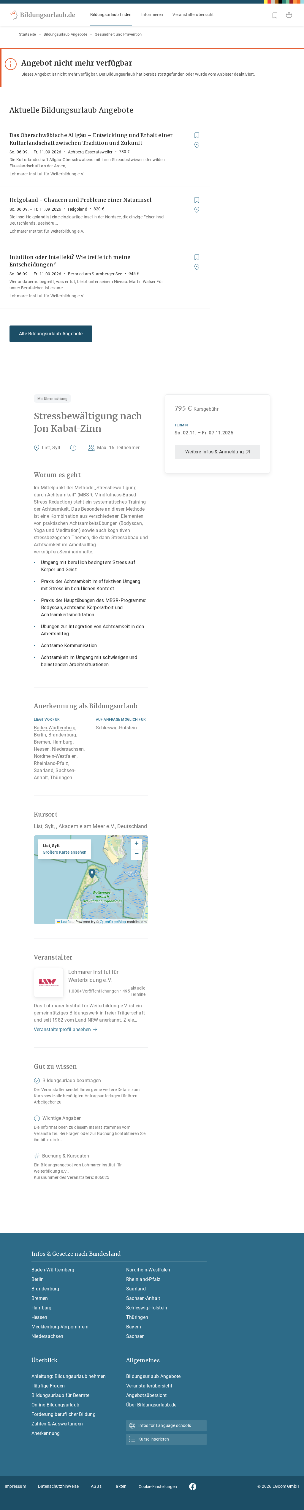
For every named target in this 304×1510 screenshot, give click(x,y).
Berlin (37, 1279)
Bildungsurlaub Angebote (65, 34)
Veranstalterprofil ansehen (62, 1029)
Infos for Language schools (164, 1425)
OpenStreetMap (113, 921)
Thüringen (137, 1317)
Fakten (119, 1486)
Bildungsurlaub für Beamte (60, 1395)
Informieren (152, 14)
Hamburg (41, 1308)
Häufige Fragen (48, 1386)
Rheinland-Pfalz (143, 1279)
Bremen (39, 1298)
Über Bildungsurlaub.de (151, 1405)
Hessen (39, 1317)
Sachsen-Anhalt (143, 1298)
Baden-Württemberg (54, 728)
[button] (92, 875)
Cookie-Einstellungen (158, 1486)
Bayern (133, 1327)
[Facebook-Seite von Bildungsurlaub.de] (192, 1486)
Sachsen (135, 1336)
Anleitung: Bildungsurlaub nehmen (68, 1376)
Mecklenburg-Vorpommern (59, 1327)
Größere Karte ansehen (64, 852)
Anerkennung (45, 1433)
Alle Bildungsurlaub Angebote (51, 333)
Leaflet (66, 921)
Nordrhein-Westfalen (55, 756)
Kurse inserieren (153, 1439)
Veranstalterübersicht (193, 14)
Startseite (27, 34)
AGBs (96, 1486)
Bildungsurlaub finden (111, 14)
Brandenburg (45, 1289)
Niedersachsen (47, 1336)
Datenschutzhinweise (58, 1486)
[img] (91, 879)
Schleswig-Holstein (146, 1308)
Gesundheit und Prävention (118, 34)
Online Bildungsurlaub (55, 1405)
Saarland (136, 1289)
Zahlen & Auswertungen (57, 1424)
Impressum (15, 1486)
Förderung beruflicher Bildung (63, 1414)
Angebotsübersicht (146, 1395)
